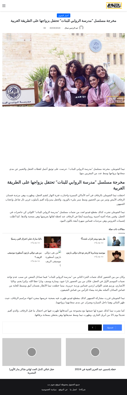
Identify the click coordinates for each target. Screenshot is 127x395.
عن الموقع (63, 389)
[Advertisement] (63, 136)
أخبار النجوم (64, 15)
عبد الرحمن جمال (71, 28)
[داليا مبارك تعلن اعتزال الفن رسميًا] (52, 242)
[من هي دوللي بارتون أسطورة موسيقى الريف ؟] (52, 259)
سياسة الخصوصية (49, 389)
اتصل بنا (73, 389)
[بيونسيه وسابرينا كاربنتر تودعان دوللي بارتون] (116, 256)
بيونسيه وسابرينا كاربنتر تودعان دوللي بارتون (85, 252)
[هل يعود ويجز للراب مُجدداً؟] (116, 241)
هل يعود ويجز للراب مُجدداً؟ (93, 238)
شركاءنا (82, 389)
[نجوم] (114, 5)
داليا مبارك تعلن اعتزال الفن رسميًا (26, 238)
